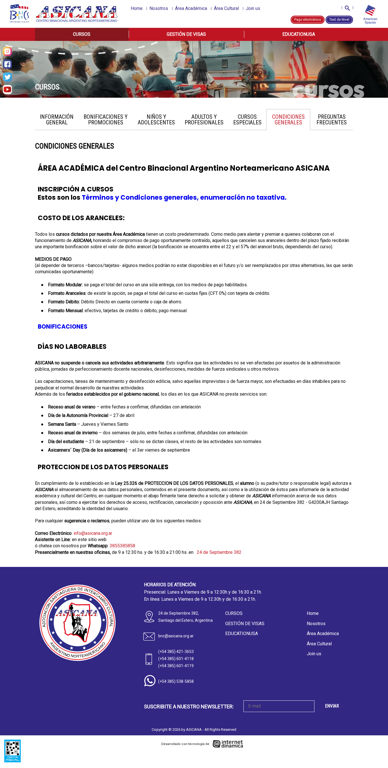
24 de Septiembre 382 (218, 552)
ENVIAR (332, 706)
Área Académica (191, 8)
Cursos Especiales (247, 119)
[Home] (77, 14)
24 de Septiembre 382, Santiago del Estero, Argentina (185, 617)
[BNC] (19, 13)
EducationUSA (298, 34)
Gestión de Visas (186, 34)
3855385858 (122, 545)
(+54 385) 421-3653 (176, 651)
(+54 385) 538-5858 (176, 681)
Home (137, 8)
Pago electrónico (307, 20)
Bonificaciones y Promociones (106, 119)
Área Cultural (226, 8)
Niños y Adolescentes (156, 119)
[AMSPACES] (370, 15)
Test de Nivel (339, 20)
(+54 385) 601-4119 (176, 665)
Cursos (81, 34)
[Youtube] (7, 89)
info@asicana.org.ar (93, 533)
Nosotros (158, 8)
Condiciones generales (288, 119)
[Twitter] (7, 77)
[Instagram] (7, 51)
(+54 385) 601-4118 (176, 658)
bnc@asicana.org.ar (176, 636)
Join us (253, 8)
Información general (57, 119)
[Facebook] (7, 64)
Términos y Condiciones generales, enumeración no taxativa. (184, 197)
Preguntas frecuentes (331, 119)
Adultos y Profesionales (204, 119)
